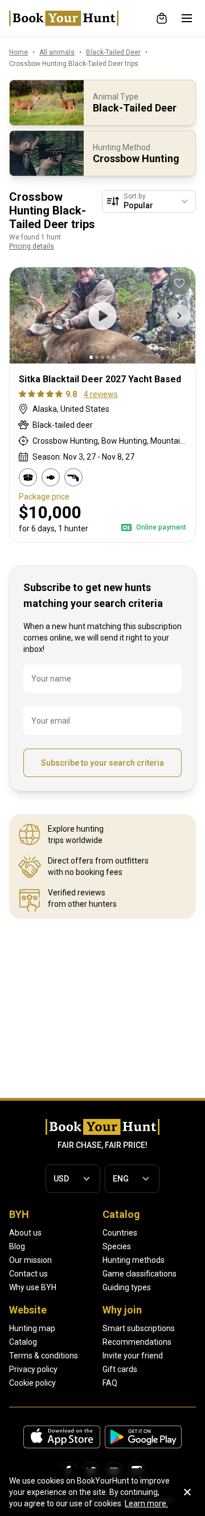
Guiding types (126, 1287)
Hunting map (32, 1328)
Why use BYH (32, 1287)
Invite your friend (132, 1355)
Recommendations (136, 1341)
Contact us (28, 1273)
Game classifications (139, 1273)
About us (25, 1232)
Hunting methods (133, 1260)
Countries (119, 1232)
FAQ (109, 1382)
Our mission (30, 1260)
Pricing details (31, 246)
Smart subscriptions (138, 1328)
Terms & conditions (43, 1355)
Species (116, 1246)
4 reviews (101, 394)
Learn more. (146, 1503)
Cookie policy (32, 1382)
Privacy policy (33, 1369)
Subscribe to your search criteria (102, 762)
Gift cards (119, 1369)
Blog (17, 1246)
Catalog (23, 1341)
